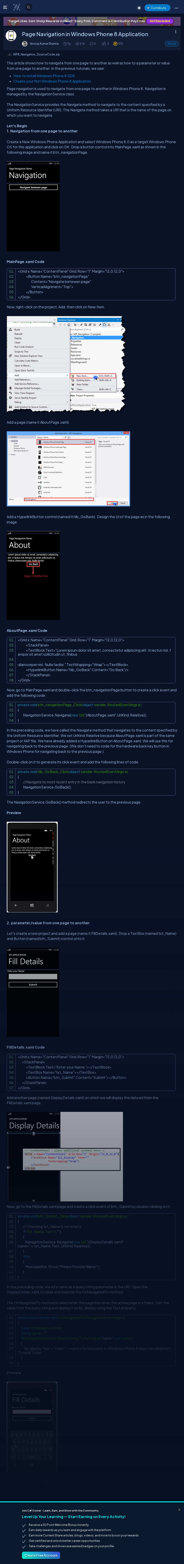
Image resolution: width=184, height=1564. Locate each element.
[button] (176, 7)
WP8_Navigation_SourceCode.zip (36, 54)
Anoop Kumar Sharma (44, 43)
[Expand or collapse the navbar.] (5, 7)
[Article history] (65, 44)
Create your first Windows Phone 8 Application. (52, 81)
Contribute (158, 8)
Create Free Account (41, 1555)
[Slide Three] (92, 21)
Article (171, 43)
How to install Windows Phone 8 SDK (44, 76)
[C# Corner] (17, 6)
